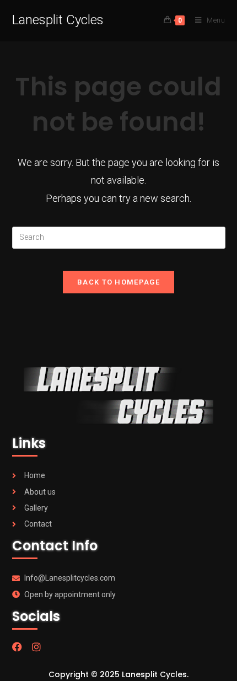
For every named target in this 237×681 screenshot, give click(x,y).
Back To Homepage (118, 282)
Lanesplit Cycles (58, 20)
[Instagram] (36, 647)
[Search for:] (118, 237)
